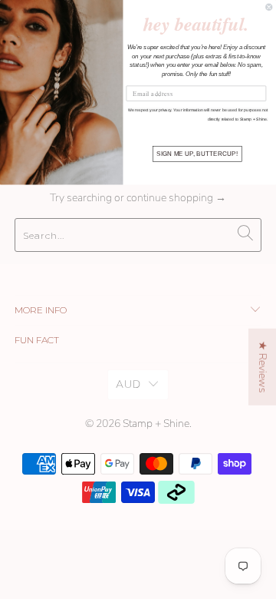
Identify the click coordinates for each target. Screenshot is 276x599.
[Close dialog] (269, 7)
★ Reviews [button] (262, 367)
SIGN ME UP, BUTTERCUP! (196, 154)
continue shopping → (176, 197)
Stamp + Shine (156, 423)
